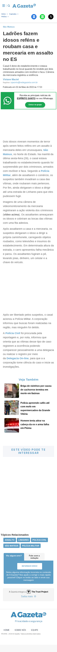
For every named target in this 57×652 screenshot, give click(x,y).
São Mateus (11, 546)
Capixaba (12, 14)
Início (3, 14)
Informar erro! (29, 566)
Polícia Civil (12, 333)
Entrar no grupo (35, 105)
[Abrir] (3, 5)
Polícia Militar (30, 546)
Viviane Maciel (11, 79)
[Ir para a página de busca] (8, 5)
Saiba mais (27, 596)
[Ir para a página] (24, 5)
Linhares (23, 540)
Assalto (9, 540)
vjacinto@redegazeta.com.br (24, 82)
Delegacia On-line (18, 358)
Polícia (4, 16)
